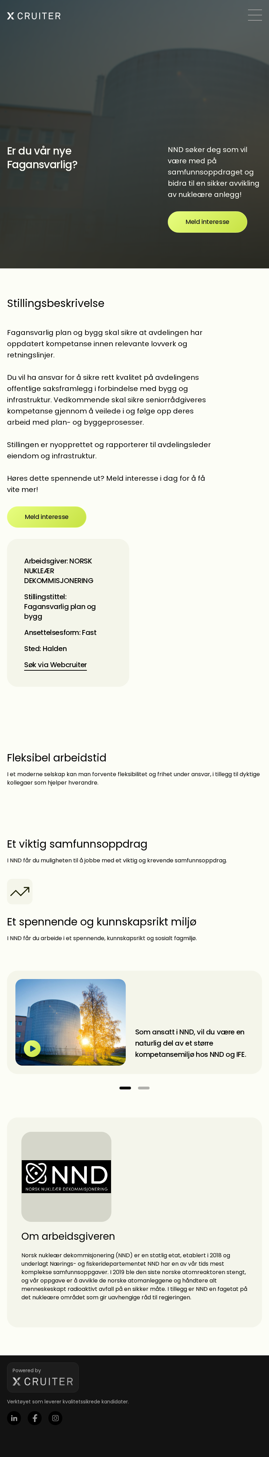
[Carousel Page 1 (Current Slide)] (125, 1088)
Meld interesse (207, 221)
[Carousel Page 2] (144, 1088)
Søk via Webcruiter (55, 665)
